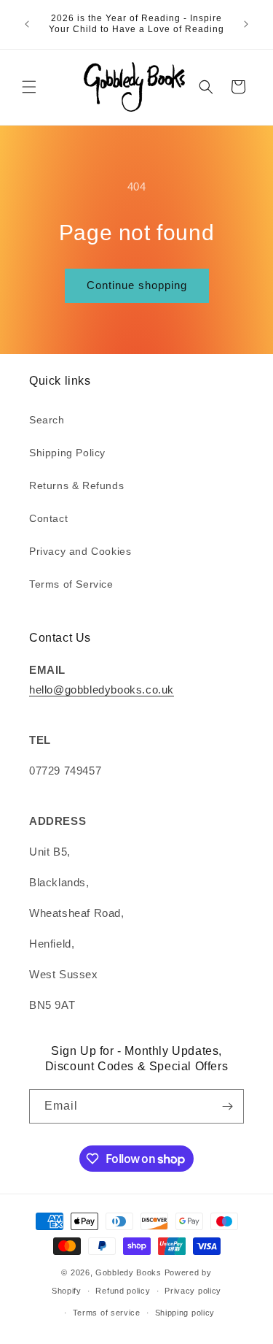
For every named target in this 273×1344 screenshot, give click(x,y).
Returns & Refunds (76, 485)
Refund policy (122, 1290)
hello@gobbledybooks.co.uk (101, 689)
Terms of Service (71, 584)
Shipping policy (185, 1312)
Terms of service (107, 1312)
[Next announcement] (246, 24)
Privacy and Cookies (80, 551)
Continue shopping (137, 285)
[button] (29, 87)
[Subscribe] (227, 1106)
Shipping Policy (67, 452)
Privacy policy (193, 1290)
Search (47, 420)
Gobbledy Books (128, 1272)
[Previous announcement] (27, 24)
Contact (48, 518)
